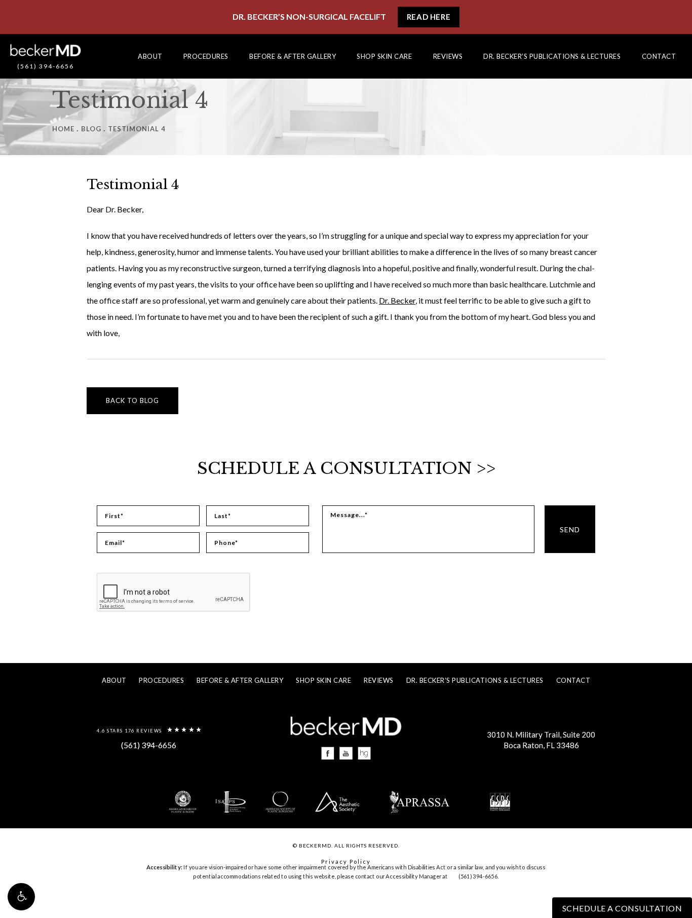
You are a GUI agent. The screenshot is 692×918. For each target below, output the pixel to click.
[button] (21, 896)
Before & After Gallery (292, 56)
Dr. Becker (397, 300)
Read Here (428, 16)
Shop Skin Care (384, 56)
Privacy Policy (346, 861)
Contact (659, 56)
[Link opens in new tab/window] (328, 753)
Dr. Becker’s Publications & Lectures (552, 56)
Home (63, 129)
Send (570, 529)
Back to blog (132, 400)
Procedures (205, 56)
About (150, 56)
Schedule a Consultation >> (346, 468)
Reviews (448, 56)
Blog (91, 129)
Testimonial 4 (137, 129)
